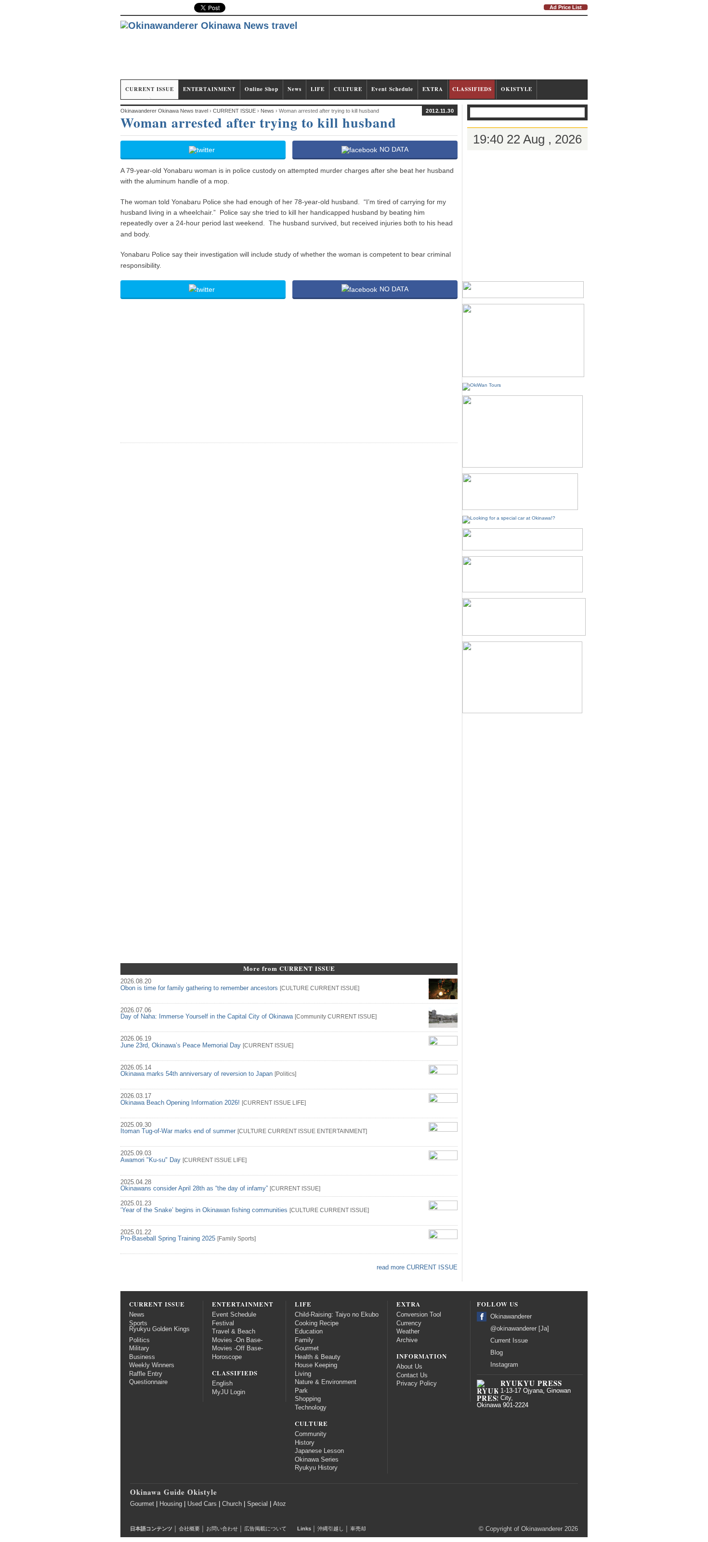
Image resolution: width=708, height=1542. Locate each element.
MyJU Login (228, 1392)
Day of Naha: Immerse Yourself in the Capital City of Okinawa (206, 1016)
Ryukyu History (316, 1467)
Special (257, 1504)
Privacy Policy (416, 1383)
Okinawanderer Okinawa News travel (164, 111)
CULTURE (348, 89)
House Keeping (316, 1365)
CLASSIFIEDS (472, 89)
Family (227, 1238)
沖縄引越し (330, 1528)
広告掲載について (265, 1528)
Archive (407, 1340)
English (222, 1383)
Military (139, 1348)
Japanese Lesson (319, 1451)
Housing (170, 1504)
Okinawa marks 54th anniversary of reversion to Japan (196, 1074)
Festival (223, 1323)
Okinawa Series (317, 1459)
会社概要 (189, 1528)
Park (301, 1390)
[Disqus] (289, 571)
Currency (408, 1323)
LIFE (318, 89)
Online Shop (261, 89)
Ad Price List (566, 7)
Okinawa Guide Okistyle (173, 1492)
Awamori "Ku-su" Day (150, 1160)
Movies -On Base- (237, 1340)
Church (232, 1504)
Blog (496, 1352)
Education (309, 1331)
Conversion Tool (418, 1314)
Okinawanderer (511, 1316)
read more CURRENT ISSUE (417, 1267)
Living (303, 1374)
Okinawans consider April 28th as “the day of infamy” (194, 1188)
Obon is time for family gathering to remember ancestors (199, 988)
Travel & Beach (233, 1331)
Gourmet (307, 1348)
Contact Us (412, 1375)
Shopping (308, 1399)
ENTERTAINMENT (209, 89)
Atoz (279, 1504)
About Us (409, 1366)
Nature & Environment (325, 1382)
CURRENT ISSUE (149, 89)
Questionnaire (148, 1382)
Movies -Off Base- (237, 1348)
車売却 (358, 1528)
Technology (311, 1407)
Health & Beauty (318, 1357)
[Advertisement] (412, 52)
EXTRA (432, 89)
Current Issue (509, 1340)
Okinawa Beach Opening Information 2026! (180, 1102)
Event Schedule (392, 89)
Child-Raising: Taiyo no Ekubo (337, 1314)
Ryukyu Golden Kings (159, 1329)
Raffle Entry (145, 1374)
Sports (245, 1238)
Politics (285, 1074)
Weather (408, 1331)
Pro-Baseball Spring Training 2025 (167, 1238)
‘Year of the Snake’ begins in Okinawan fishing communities (204, 1210)
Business (142, 1357)
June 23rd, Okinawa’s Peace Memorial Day (180, 1045)
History (305, 1442)
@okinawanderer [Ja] (519, 1328)
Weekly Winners (151, 1365)
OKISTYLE (516, 89)
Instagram (504, 1364)
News (295, 89)
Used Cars (202, 1504)
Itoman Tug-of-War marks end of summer (178, 1131)
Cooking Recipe (317, 1323)
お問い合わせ (222, 1528)
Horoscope (227, 1357)
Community (311, 1016)
